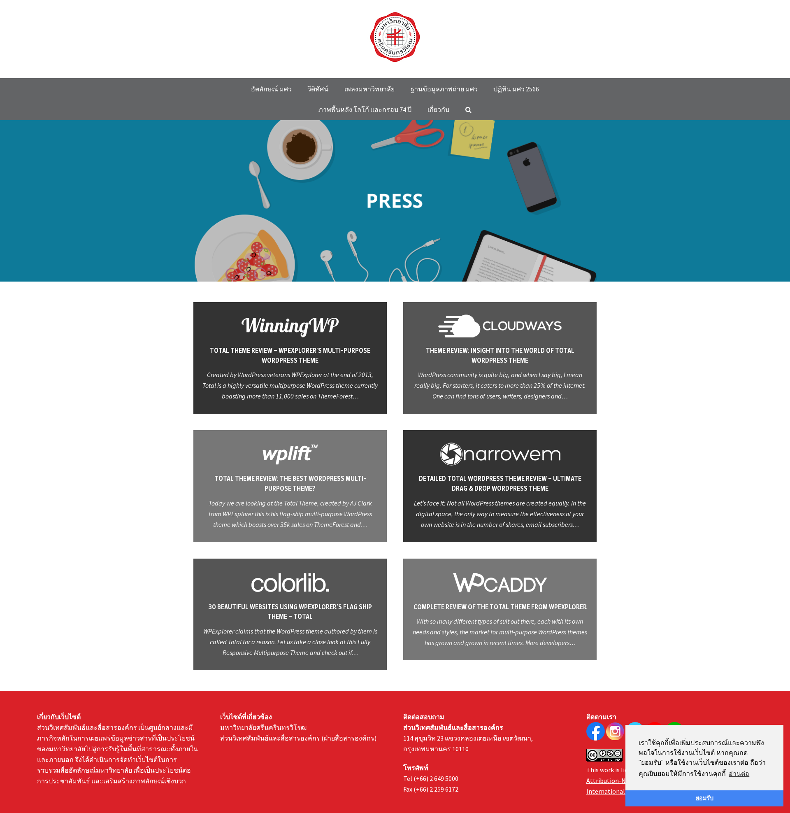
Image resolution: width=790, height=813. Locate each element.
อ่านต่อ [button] (739, 773)
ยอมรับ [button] (704, 798)
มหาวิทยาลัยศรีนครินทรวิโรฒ (263, 727)
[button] (468, 109)
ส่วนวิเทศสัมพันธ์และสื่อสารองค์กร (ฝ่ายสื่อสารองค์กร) (298, 738)
